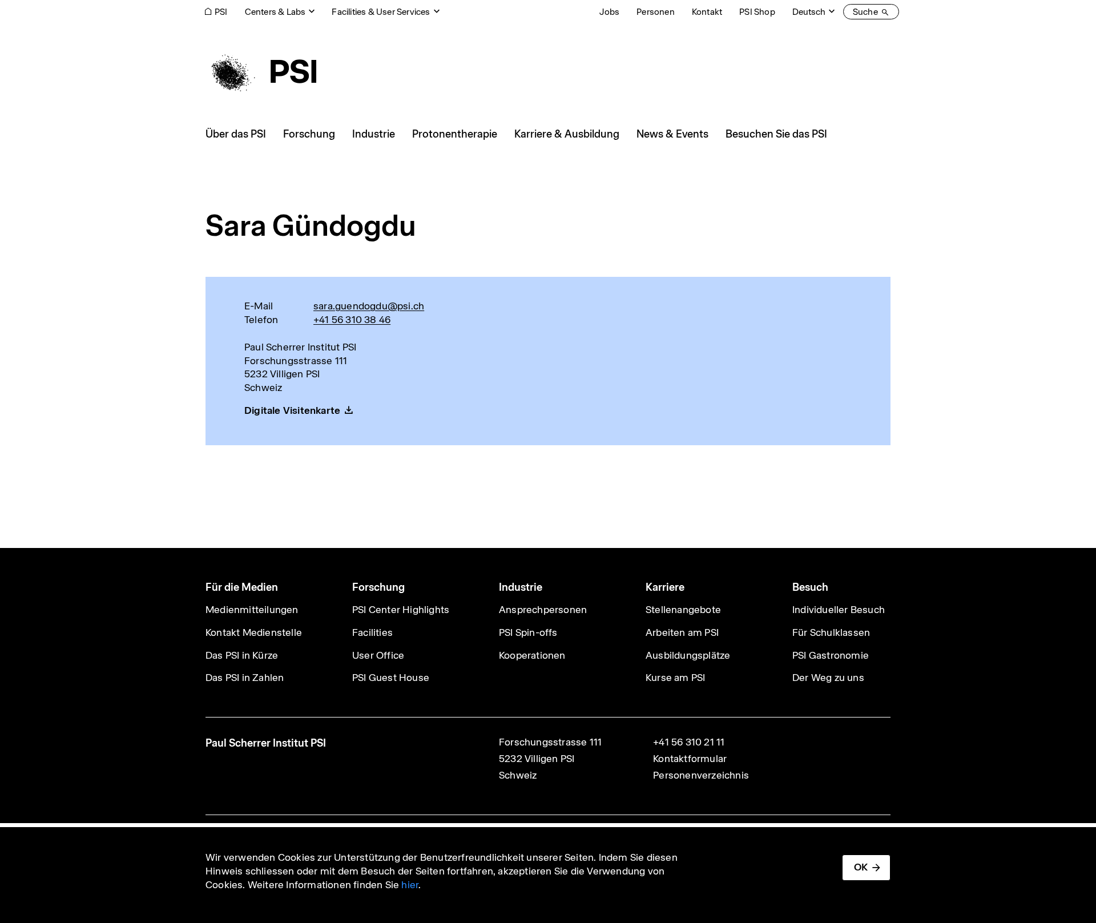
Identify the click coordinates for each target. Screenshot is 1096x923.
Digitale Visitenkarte (292, 410)
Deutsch (808, 12)
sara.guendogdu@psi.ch (368, 306)
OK (861, 867)
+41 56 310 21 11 (688, 742)
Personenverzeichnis (701, 775)
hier (409, 884)
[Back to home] (260, 71)
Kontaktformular (690, 758)
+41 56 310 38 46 (351, 319)
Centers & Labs (275, 12)
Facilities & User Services (381, 12)
